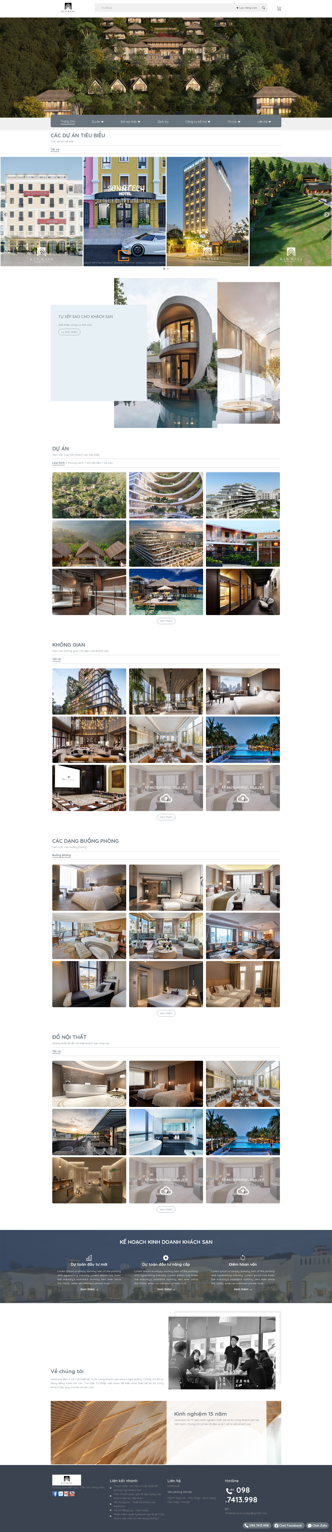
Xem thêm (71, 332)
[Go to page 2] (168, 269)
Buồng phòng (61, 855)
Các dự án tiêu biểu (78, 135)
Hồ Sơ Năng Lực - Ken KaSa (131, 1510)
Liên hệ (263, 122)
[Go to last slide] (5, 214)
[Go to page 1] (164, 269)
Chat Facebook (290, 1525)
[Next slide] (326, 214)
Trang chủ (68, 121)
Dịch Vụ (163, 122)
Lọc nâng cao (248, 7)
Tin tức (232, 122)
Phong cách (75, 463)
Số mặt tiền (94, 463)
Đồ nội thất (129, 122)
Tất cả (55, 149)
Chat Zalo (319, 1525)
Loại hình (58, 463)
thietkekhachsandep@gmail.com (246, 1513)
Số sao (108, 463)
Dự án (96, 122)
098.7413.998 (259, 1525)
